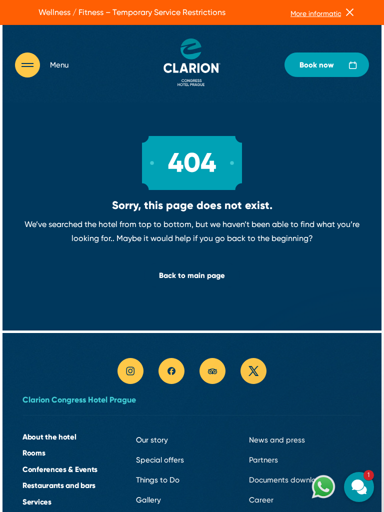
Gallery (148, 500)
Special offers (160, 460)
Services (37, 501)
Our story (152, 440)
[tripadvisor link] (213, 371)
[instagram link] (131, 371)
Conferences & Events (60, 469)
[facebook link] (171, 371)
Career (261, 500)
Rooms (34, 453)
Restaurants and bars (59, 485)
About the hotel (49, 437)
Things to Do (158, 480)
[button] (299, 398)
